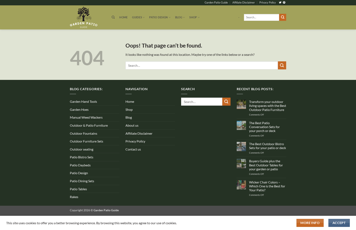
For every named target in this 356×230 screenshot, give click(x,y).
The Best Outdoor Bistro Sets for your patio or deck (267, 146)
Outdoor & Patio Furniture (89, 125)
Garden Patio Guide (216, 2)
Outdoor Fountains (83, 133)
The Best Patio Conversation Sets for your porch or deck (264, 127)
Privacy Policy (267, 2)
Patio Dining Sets (82, 181)
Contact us (133, 149)
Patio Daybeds (80, 165)
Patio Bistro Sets (81, 157)
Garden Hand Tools (83, 101)
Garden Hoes (79, 109)
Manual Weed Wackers (86, 117)
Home (123, 17)
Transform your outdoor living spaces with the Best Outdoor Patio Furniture (267, 105)
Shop (193, 17)
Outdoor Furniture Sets (86, 141)
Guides (137, 17)
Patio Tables (78, 189)
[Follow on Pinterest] (284, 2)
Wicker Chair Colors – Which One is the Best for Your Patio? (267, 186)
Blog (178, 17)
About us (131, 125)
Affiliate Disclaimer (243, 2)
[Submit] (282, 17)
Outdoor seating (81, 149)
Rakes (74, 197)
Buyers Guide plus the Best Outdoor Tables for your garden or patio (266, 165)
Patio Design (158, 17)
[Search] (113, 17)
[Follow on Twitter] (280, 2)
